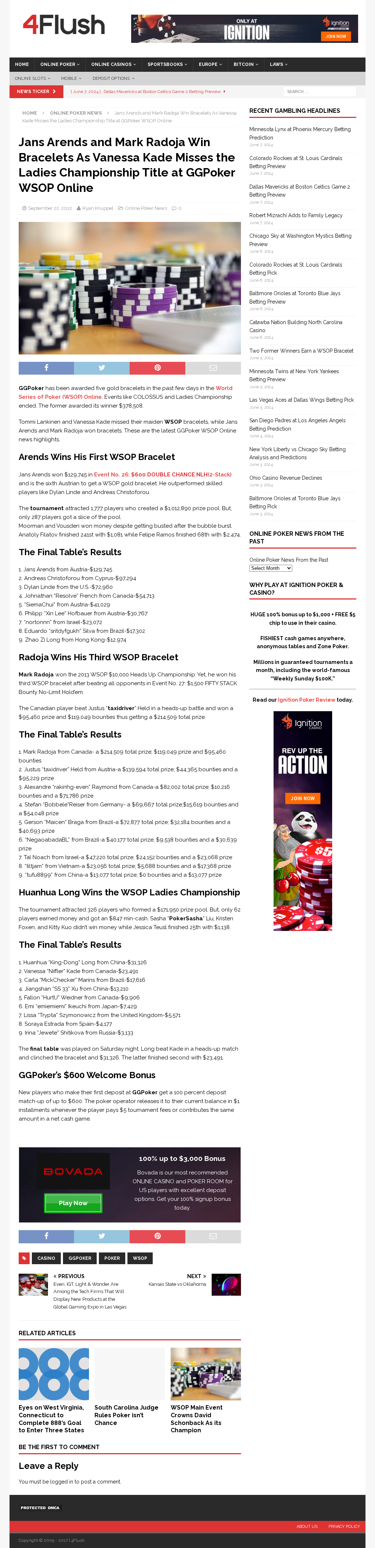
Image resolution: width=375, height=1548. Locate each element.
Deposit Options (111, 78)
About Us (307, 1526)
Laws (276, 64)
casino (46, 1258)
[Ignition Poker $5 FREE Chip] (303, 927)
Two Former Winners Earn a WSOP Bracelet (301, 351)
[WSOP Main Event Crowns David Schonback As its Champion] (206, 1396)
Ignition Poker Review (306, 700)
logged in (61, 1482)
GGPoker (79, 1258)
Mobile (69, 78)
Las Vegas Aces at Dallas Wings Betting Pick (301, 400)
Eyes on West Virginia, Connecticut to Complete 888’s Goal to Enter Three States (51, 1419)
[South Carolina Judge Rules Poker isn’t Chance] (129, 1396)
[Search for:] (319, 91)
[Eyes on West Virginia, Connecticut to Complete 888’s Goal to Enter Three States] (54, 1396)
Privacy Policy (344, 1526)
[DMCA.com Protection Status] (41, 1508)
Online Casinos (111, 64)
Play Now (73, 1203)
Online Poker (57, 64)
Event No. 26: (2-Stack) (162, 474)
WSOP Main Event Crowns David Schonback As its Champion (197, 1419)
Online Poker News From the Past (288, 560)
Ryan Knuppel (98, 208)
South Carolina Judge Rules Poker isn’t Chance (126, 1415)
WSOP (140, 1258)
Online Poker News (146, 208)
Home (22, 64)
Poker (112, 1258)
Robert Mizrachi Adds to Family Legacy (296, 215)
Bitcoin (244, 64)
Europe (208, 64)
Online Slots (30, 78)
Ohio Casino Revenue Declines (285, 478)
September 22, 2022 (50, 208)
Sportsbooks (165, 64)
